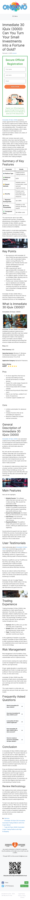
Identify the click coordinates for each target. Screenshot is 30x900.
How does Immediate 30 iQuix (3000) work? (13, 713)
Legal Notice (21, 893)
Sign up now (15, 86)
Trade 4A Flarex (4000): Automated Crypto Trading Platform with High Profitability (13, 829)
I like (26, 882)
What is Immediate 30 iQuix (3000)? (13, 706)
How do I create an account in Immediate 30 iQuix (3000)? (12, 739)
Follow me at (24, 886)
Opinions (6, 818)
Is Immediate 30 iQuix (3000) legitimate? (12, 721)
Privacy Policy (22, 895)
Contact (22, 897)
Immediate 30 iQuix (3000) (9, 120)
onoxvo (14, 53)
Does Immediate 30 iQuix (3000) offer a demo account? (12, 730)
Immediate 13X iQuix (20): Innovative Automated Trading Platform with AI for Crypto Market (13, 823)
